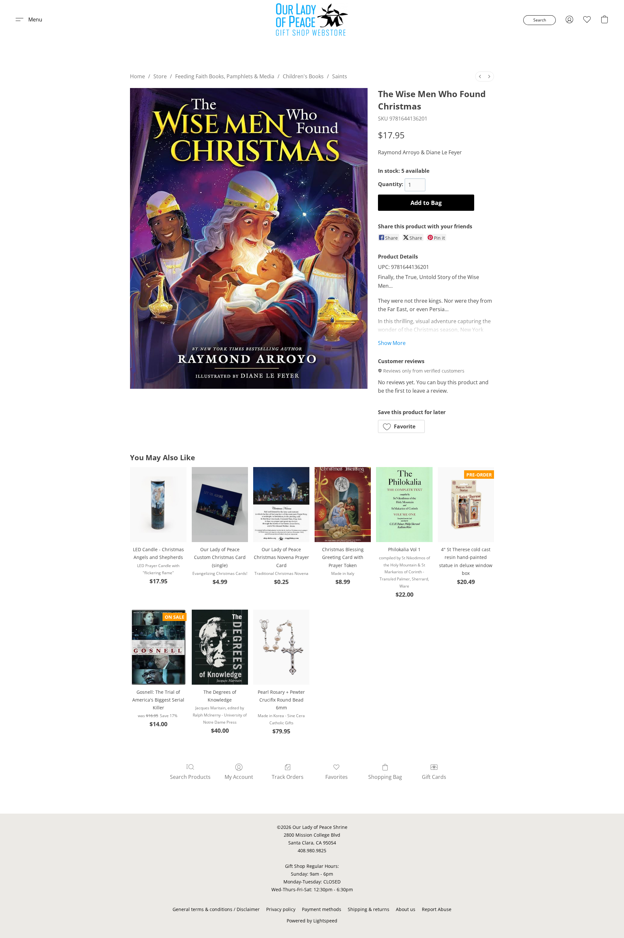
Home (137, 76)
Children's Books (303, 76)
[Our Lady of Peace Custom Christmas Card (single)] (220, 504)
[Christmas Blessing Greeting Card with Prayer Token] (343, 504)
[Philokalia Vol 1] (404, 504)
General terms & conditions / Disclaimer (216, 909)
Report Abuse (436, 909)
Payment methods (321, 909)
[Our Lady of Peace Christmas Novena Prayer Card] (281, 504)
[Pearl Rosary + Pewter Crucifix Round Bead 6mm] (281, 647)
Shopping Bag (385, 776)
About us (405, 909)
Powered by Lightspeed (312, 921)
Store (160, 76)
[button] (312, 19)
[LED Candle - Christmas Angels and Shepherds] (158, 504)
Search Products (190, 776)
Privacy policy (280, 909)
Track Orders (288, 776)
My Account (239, 776)
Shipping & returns (368, 909)
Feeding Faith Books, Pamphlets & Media (224, 76)
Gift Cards (434, 776)
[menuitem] (480, 76)
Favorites (336, 776)
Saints (339, 76)
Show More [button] (392, 343)
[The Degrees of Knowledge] (220, 647)
